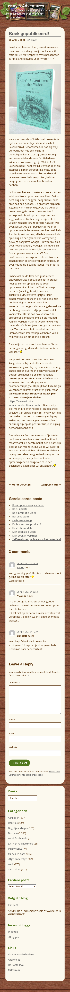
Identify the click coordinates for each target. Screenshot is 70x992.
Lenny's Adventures (24, 5)
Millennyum (14, 970)
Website (13, 747)
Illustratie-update (22, 528)
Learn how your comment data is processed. (34, 773)
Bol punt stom (20, 516)
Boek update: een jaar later (28, 505)
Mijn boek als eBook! (24, 531)
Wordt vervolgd (21, 484)
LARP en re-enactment (20, 843)
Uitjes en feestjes (17, 859)
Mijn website (15, 848)
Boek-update (20, 509)
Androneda (14, 959)
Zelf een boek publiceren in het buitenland (36, 539)
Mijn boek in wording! (24, 535)
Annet (20, 567)
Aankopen (13, 817)
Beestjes (13, 822)
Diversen (13, 833)
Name (12, 719)
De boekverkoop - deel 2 (26, 524)
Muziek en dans (16, 853)
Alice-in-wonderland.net (21, 954)
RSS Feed (13, 905)
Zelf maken (32, 39)
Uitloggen (13, 937)
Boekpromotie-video (24, 512)
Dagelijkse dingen (18, 828)
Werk (11, 864)
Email (11, 733)
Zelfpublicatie (49, 484)
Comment (14, 682)
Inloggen (13, 931)
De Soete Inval (16, 964)
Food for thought (17, 838)
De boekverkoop (22, 520)
